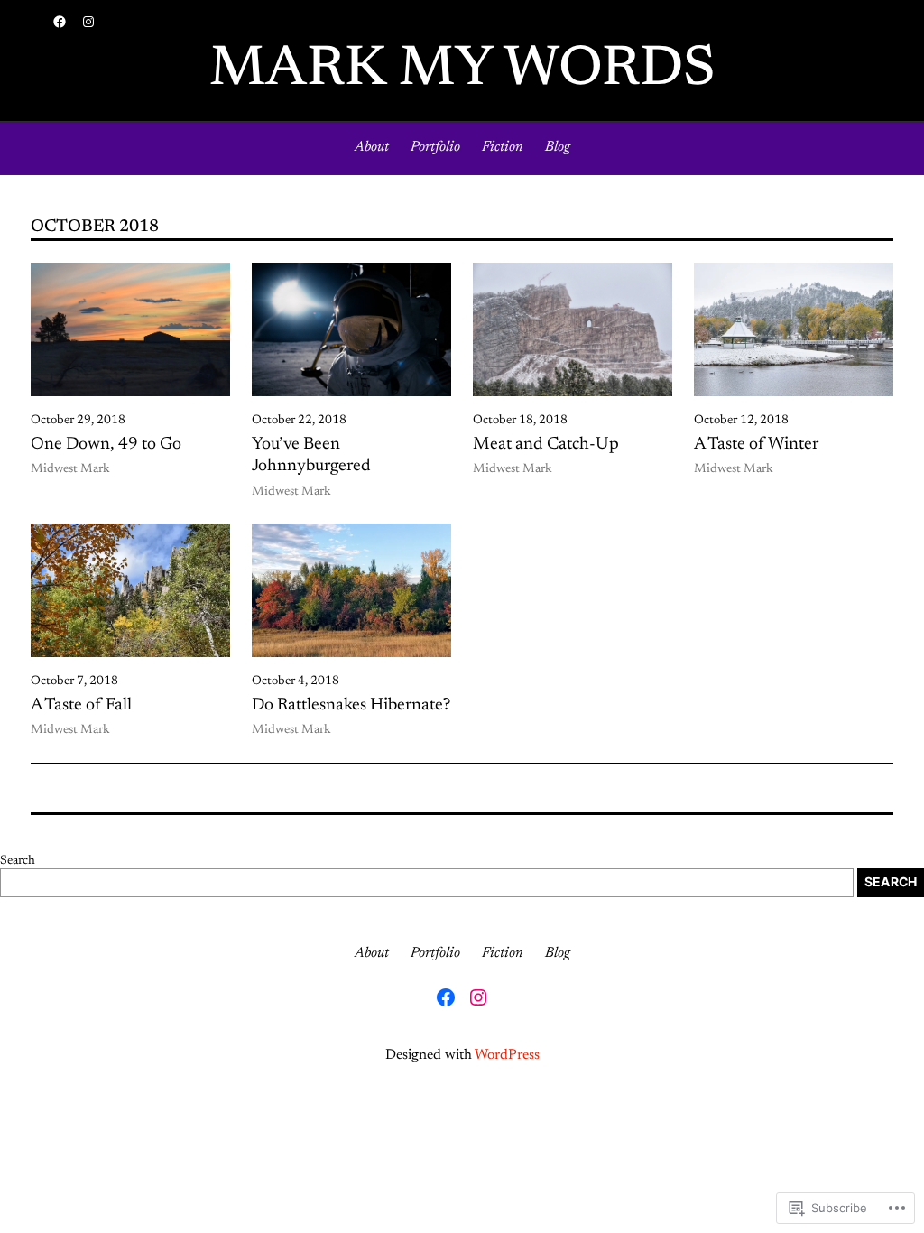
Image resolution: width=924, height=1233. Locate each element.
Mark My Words (462, 70)
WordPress (507, 1055)
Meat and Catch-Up (546, 444)
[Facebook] (59, 21)
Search (17, 861)
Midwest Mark (70, 469)
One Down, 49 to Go (106, 444)
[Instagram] (88, 21)
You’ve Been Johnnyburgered (311, 456)
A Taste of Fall (81, 705)
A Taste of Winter (756, 444)
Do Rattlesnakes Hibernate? (351, 705)
